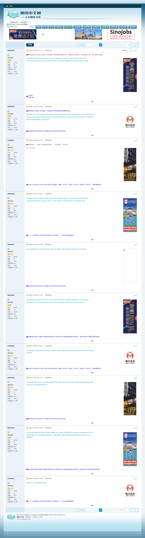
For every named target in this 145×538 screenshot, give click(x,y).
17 (114, 45)
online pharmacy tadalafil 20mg (63, 61)
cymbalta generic (63, 198)
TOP (92, 102)
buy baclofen (31, 300)
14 (104, 45)
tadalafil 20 (75, 300)
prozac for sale (31, 432)
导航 (45, 27)
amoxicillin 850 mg (33, 382)
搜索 (38, 27)
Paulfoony (11, 244)
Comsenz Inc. (61, 515)
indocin (54, 350)
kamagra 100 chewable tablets (37, 198)
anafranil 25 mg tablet (71, 432)
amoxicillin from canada (62, 300)
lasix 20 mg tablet (46, 382)
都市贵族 (10, 57)
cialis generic (66, 249)
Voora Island (44, 515)
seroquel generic (43, 302)
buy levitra (47, 350)
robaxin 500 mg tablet (53, 249)
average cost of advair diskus (70, 114)
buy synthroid (44, 58)
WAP (40, 517)
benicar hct (49, 435)
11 (94, 45)
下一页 (134, 45)
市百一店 (68, 27)
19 (121, 45)
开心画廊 (105, 27)
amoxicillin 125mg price (34, 350)
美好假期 (23, 22)
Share (30, 95)
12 (97, 45)
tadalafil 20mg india (86, 382)
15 (107, 45)
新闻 (51, 27)
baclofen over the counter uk (36, 114)
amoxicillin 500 (79, 201)
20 (124, 45)
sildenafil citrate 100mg (62, 435)
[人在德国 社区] (24, 18)
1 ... (87, 45)
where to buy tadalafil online (36, 483)
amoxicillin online (73, 382)
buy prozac (39, 61)
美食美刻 (114, 27)
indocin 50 (52, 198)
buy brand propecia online (78, 198)
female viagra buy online (61, 117)
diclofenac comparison (41, 119)
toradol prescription (33, 117)
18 (117, 45)
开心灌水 (123, 27)
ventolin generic (68, 201)
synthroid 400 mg (87, 114)
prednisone (30, 61)
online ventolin (78, 302)
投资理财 (86, 27)
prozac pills (69, 302)
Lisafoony (11, 140)
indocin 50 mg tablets (56, 302)
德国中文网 (20, 517)
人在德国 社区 (13, 22)
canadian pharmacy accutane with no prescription (44, 201)
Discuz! (27, 515)
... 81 (128, 45)
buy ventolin (47, 61)
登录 (11, 6)
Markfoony (11, 194)
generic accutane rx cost (45, 300)
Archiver (35, 517)
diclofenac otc (31, 302)
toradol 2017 (82, 58)
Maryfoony (11, 50)
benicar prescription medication (82, 117)
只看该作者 (48, 50)
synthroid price (76, 435)
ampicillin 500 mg (32, 58)
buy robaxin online (81, 61)
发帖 (30, 45)
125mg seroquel (46, 117)
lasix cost (29, 119)
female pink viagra (59, 382)
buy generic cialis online (68, 58)
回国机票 (59, 27)
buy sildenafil (40, 249)
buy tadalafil (30, 249)
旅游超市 (132, 27)
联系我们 (28, 517)
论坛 (32, 27)
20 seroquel (30, 148)
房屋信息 (77, 27)
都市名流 (10, 147)
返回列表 (81, 45)
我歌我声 (96, 27)
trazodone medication (79, 249)
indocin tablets (54, 58)
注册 (6, 6)
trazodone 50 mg (53, 114)
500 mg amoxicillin (38, 435)
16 (111, 45)
